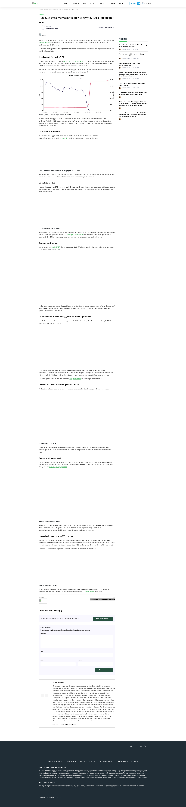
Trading (92, 3)
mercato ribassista (45, 42)
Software (112, 3)
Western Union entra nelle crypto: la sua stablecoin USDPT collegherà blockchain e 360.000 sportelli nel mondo (133, 74)
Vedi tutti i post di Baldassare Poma (64, 725)
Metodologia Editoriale (87, 761)
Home (40, 9)
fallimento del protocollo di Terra (74, 61)
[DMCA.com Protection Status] (133, 797)
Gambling (102, 3)
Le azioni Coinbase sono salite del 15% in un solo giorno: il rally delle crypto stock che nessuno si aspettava (133, 114)
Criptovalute (75, 3)
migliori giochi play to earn (58, 467)
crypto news (110, 599)
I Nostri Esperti (71, 761)
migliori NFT (56, 247)
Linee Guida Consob (55, 761)
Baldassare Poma (52, 28)
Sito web (80, 660)
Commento (43, 633)
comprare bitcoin (75, 379)
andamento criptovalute (97, 599)
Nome (42, 651)
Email (42, 660)
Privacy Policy (123, 761)
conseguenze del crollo (75, 234)
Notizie (121, 3)
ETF (84, 3)
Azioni (65, 3)
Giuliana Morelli (126, 49)
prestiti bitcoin (89, 592)
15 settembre (64, 138)
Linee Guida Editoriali (106, 761)
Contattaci (134, 761)
